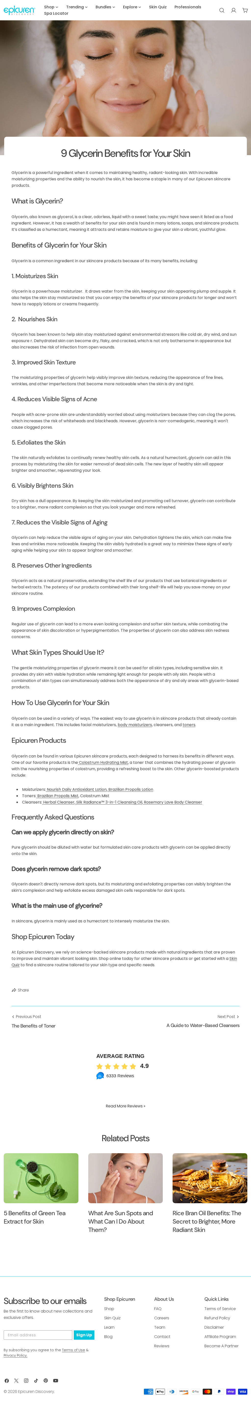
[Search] (222, 10)
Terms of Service (220, 1309)
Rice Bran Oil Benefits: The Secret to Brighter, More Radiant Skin (207, 1221)
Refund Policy (217, 1318)
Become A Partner (221, 1346)
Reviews (161, 1346)
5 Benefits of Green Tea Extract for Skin (34, 1217)
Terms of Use (73, 1350)
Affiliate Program (220, 1336)
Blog (108, 1336)
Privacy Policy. (15, 1355)
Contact (162, 1336)
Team (159, 1327)
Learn (109, 1327)
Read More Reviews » (125, 1106)
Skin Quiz (112, 1318)
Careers (161, 1318)
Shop (109, 1309)
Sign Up (84, 1335)
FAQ (158, 1309)
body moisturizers (135, 725)
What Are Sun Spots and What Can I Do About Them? (120, 1221)
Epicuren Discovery (36, 1391)
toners (189, 725)
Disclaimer (214, 1327)
